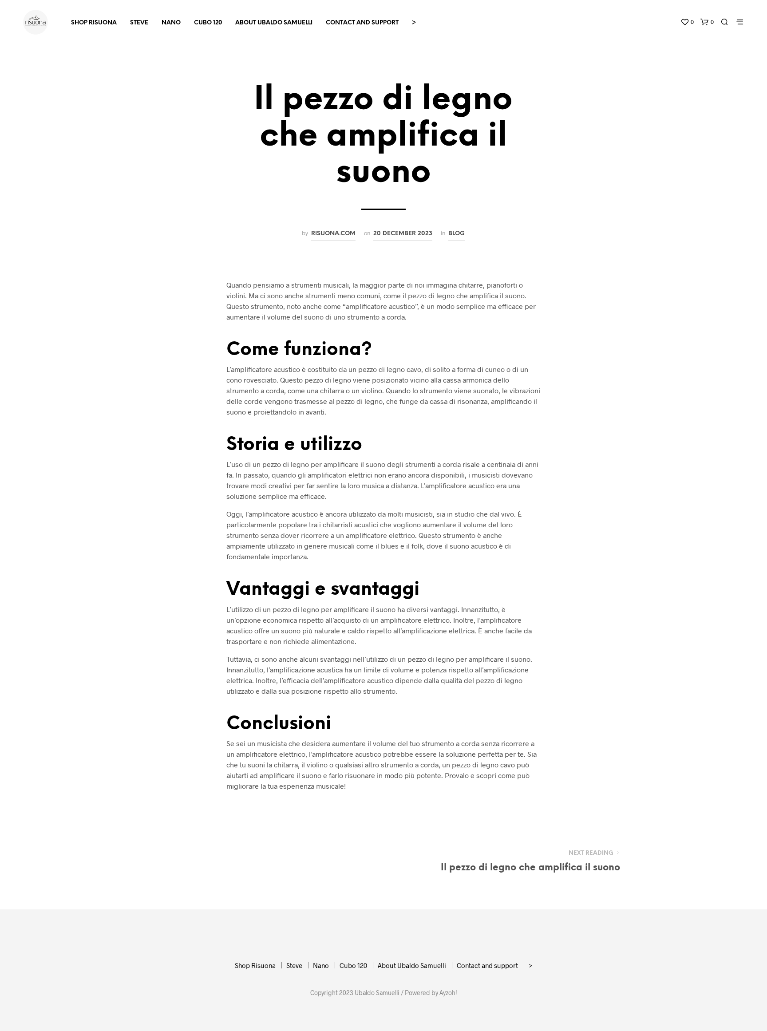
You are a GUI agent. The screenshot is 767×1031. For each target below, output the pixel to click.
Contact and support (362, 23)
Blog (456, 233)
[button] (687, 22)
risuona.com (333, 233)
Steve (139, 23)
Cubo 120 (208, 23)
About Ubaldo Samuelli (273, 23)
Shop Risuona (94, 23)
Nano (171, 23)
